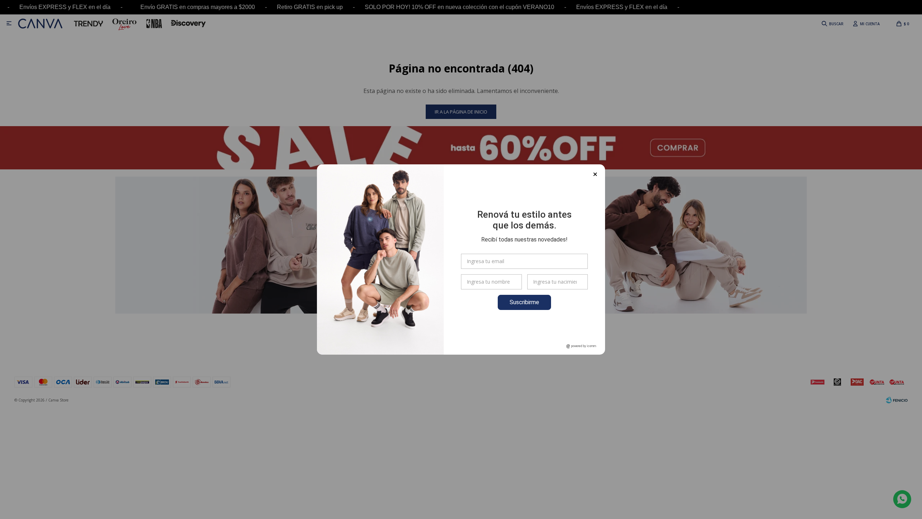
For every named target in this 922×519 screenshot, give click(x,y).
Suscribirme (524, 302)
